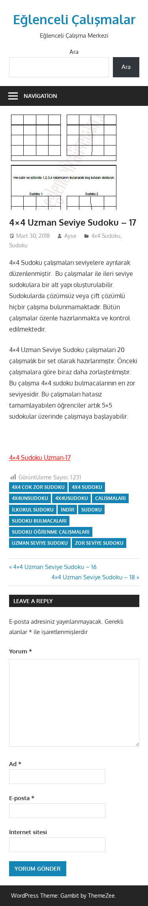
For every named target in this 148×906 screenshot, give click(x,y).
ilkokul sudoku (33, 510)
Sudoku (18, 245)
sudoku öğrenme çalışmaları (51, 532)
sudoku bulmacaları (39, 521)
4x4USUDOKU (71, 498)
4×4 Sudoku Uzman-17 (40, 458)
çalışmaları (110, 498)
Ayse (70, 235)
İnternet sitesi (28, 832)
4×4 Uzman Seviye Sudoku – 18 (93, 577)
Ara (74, 52)
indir (67, 510)
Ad (15, 764)
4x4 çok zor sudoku (38, 487)
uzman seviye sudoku (40, 543)
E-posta (21, 798)
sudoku (91, 510)
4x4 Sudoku (105, 235)
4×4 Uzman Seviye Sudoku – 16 (55, 567)
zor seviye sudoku (99, 543)
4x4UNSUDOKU (30, 498)
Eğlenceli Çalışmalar (74, 19)
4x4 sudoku (87, 487)
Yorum (20, 651)
